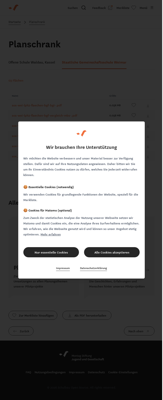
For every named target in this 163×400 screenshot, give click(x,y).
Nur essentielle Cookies (51, 252)
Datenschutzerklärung (93, 268)
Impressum (63, 268)
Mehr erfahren (51, 234)
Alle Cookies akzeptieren (111, 252)
